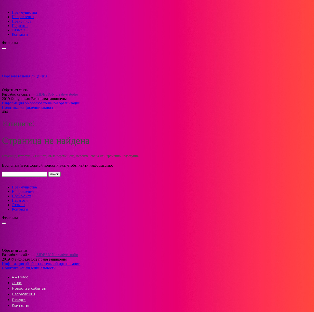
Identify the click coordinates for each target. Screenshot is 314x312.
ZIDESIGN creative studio (57, 94)
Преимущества (24, 12)
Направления (23, 17)
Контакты (20, 34)
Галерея (19, 299)
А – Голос (20, 277)
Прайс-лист (21, 21)
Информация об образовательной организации (41, 103)
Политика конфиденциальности (29, 107)
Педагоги (20, 26)
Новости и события (29, 288)
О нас (17, 282)
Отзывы (18, 30)
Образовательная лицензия (24, 76)
